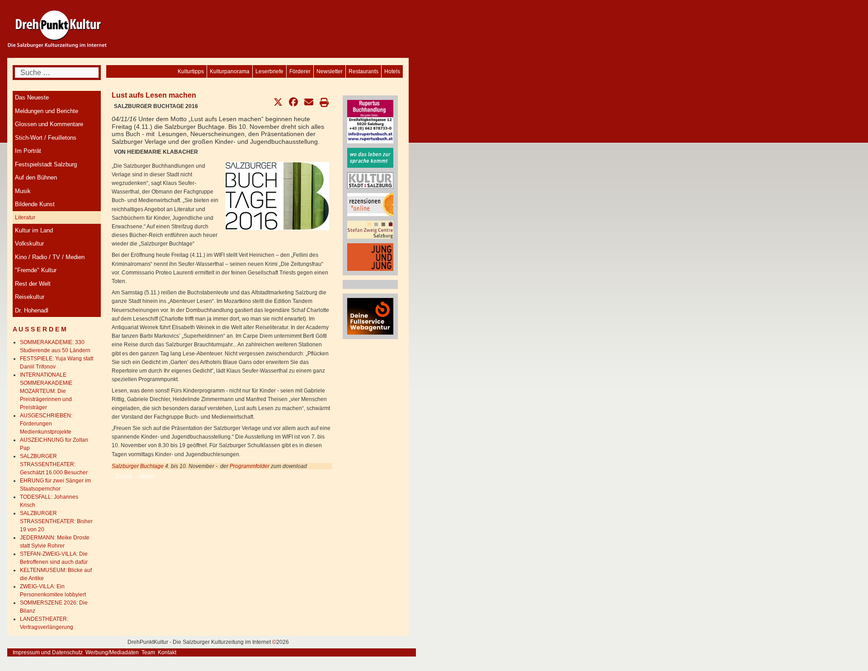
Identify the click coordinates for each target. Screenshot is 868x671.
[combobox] (57, 72)
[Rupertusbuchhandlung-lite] (370, 121)
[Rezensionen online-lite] (370, 204)
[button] (278, 102)
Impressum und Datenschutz (48, 652)
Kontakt (167, 652)
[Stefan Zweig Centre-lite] (370, 229)
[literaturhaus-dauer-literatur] (370, 157)
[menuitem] (392, 71)
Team (148, 652)
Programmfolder (250, 466)
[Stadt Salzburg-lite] (370, 180)
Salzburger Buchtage (138, 466)
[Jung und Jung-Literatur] (370, 257)
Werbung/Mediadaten (112, 652)
